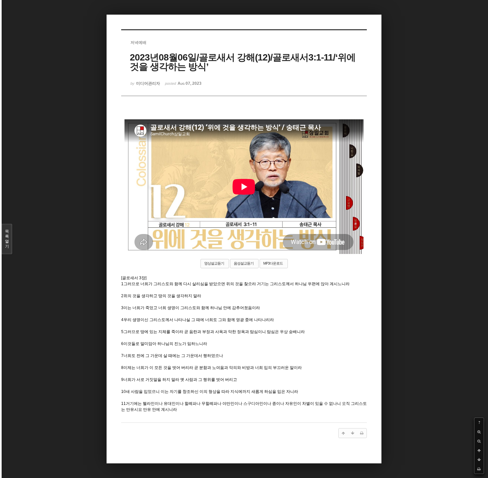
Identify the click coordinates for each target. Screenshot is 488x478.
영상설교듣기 (214, 263)
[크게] (479, 431)
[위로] (479, 450)
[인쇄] (479, 469)
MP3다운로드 (273, 263)
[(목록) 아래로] (479, 459)
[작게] (479, 441)
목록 (7, 239)
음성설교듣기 (244, 263)
